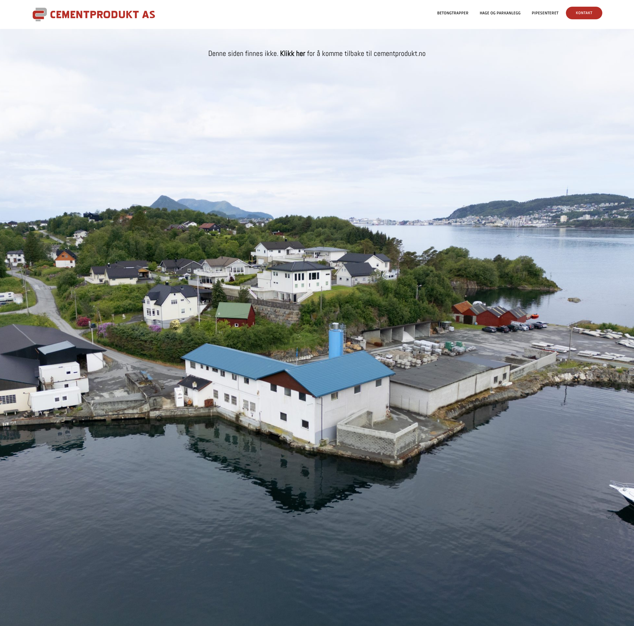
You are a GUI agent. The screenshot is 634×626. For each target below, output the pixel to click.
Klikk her (292, 53)
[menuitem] (452, 13)
